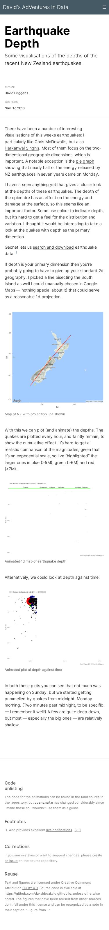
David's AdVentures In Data (35, 7)
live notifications (59, 830)
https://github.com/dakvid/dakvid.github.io (38, 893)
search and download (53, 247)
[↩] (78, 830)
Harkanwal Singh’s (22, 147)
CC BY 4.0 (30, 888)
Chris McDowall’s (50, 141)
